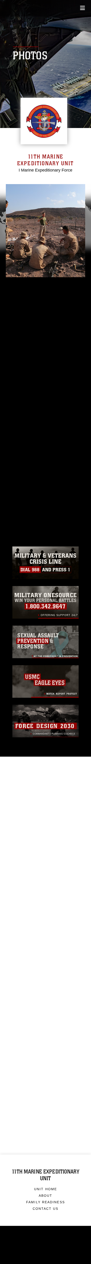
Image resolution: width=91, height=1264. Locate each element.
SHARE (29, 467)
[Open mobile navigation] (82, 8)
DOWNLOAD (35, 459)
